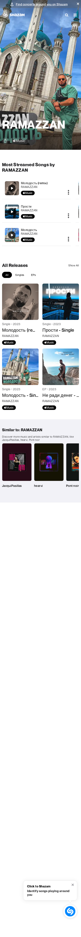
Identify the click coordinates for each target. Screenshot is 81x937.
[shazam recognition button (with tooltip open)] (70, 911)
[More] (68, 192)
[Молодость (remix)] (36, 188)
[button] (78, 4)
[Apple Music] (9, 342)
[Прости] (36, 211)
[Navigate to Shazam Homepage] (13, 15)
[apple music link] (19, 141)
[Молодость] (36, 235)
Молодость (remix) (34, 183)
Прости (26, 206)
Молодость (29, 230)
